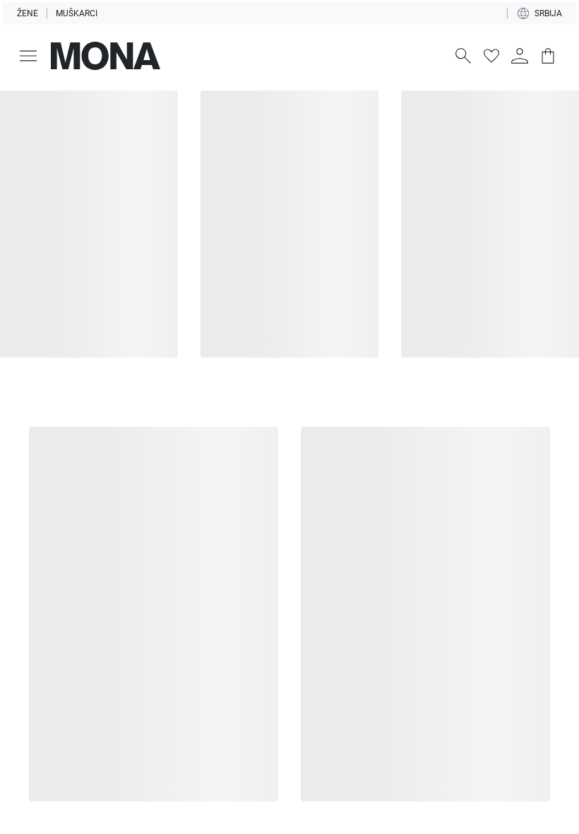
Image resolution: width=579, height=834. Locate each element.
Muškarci (76, 13)
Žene (27, 13)
